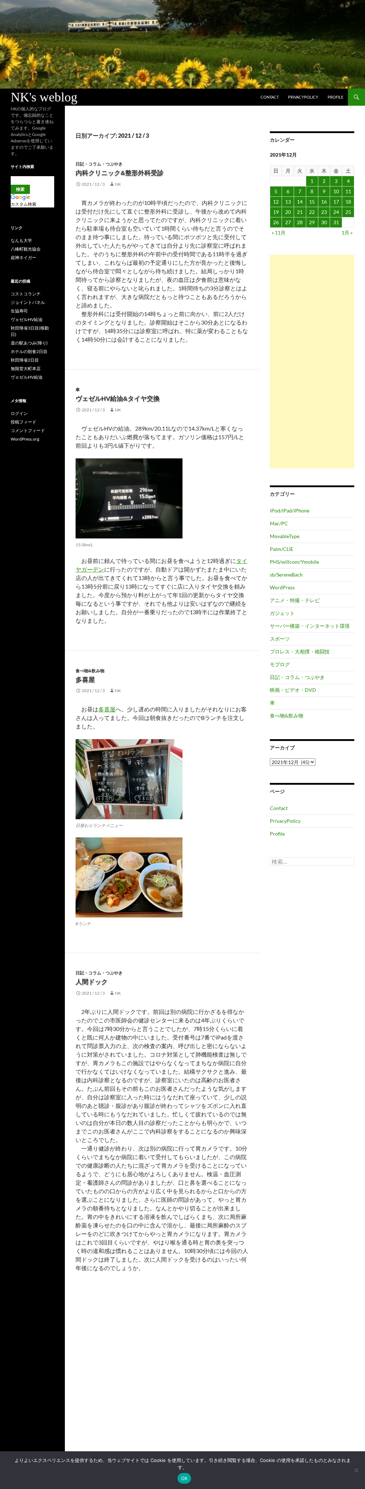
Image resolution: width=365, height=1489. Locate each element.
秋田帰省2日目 (25, 360)
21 (300, 212)
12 (276, 202)
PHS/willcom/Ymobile (294, 562)
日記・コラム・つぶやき (99, 164)
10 (336, 191)
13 (288, 202)
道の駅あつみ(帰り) (29, 343)
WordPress (282, 587)
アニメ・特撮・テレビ (295, 600)
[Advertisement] (312, 361)
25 (348, 212)
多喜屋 (85, 679)
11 (348, 191)
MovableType (284, 536)
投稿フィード (23, 422)
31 (336, 222)
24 (336, 212)
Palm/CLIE (281, 549)
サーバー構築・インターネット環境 (310, 626)
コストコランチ (26, 293)
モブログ (280, 664)
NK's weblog (44, 97)
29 (312, 222)
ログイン (19, 413)
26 (276, 222)
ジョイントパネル (28, 302)
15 (312, 202)
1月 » (347, 233)
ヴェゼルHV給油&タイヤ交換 (118, 398)
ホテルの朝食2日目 (29, 351)
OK (184, 1478)
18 (348, 202)
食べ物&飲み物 (90, 670)
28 (300, 222)
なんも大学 (21, 240)
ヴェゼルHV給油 (26, 319)
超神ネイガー (23, 257)
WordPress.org (25, 439)
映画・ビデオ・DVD (293, 690)
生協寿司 (19, 311)
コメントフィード (28, 430)
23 (324, 212)
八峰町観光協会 (26, 249)
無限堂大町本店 (26, 368)
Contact (270, 97)
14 (300, 202)
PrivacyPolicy (303, 97)
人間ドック (92, 981)
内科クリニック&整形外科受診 (120, 173)
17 (336, 202)
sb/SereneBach (286, 575)
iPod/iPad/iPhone (289, 510)
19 (276, 212)
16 (324, 202)
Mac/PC (279, 523)
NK (118, 184)
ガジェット (282, 613)
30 (324, 222)
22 (312, 212)
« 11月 (279, 233)
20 (288, 212)
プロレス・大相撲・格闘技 (300, 651)
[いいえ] (356, 1470)
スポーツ (280, 639)
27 (288, 222)
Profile (335, 97)
